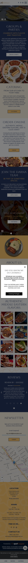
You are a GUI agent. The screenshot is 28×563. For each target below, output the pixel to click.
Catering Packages (14, 294)
